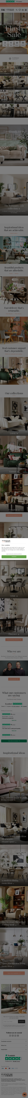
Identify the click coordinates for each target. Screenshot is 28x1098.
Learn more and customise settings (14, 553)
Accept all (14, 556)
